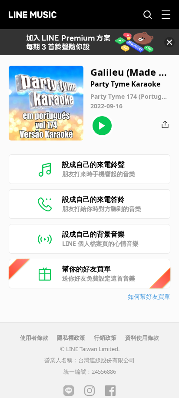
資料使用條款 (142, 337)
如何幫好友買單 (149, 296)
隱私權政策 (71, 337)
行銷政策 (105, 337)
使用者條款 (34, 337)
